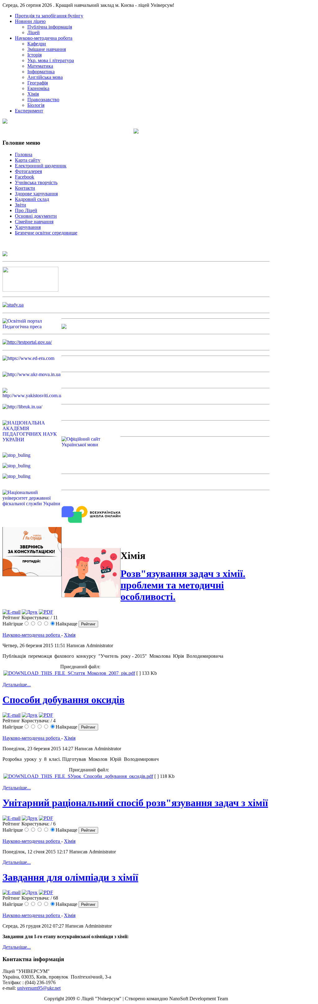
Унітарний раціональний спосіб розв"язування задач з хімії (135, 802)
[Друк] (30, 612)
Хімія (69, 635)
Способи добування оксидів (63, 699)
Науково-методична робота (31, 635)
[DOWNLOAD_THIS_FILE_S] (36, 673)
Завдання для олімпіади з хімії (70, 877)
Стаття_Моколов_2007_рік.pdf (102, 673)
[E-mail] (11, 612)
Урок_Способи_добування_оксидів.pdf (111, 776)
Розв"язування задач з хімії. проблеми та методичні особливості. (182, 585)
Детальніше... (16, 684)
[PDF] (46, 612)
